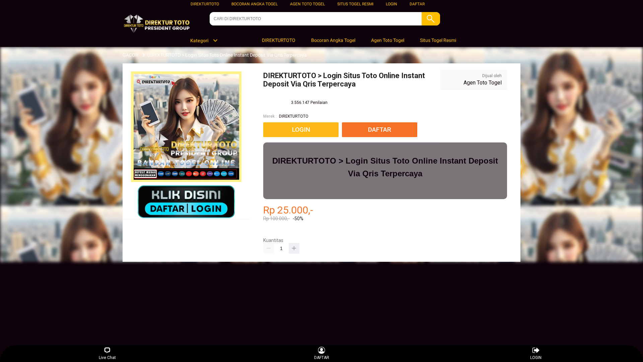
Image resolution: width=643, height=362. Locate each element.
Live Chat (107, 357)
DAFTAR (417, 4)
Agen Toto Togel (307, 4)
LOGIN (391, 4)
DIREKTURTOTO (205, 4)
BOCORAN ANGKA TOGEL (254, 4)
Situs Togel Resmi (355, 4)
